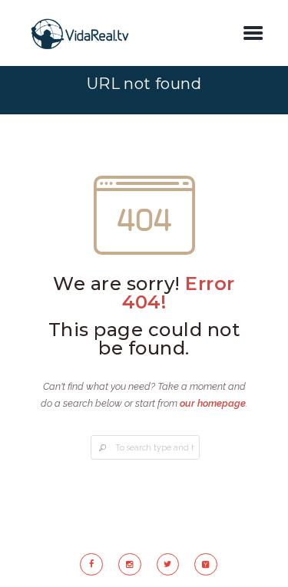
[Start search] (102, 448)
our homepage (213, 403)
